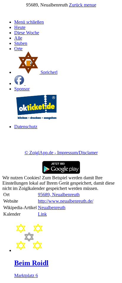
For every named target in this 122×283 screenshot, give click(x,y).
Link (42, 214)
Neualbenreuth (51, 207)
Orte (18, 48)
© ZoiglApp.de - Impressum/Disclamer (61, 152)
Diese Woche (26, 32)
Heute (19, 27)
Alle (18, 37)
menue (90, 4)
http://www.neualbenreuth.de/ (65, 201)
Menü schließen (29, 22)
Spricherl (48, 72)
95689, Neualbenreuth (59, 194)
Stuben (20, 43)
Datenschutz (25, 126)
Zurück (76, 4)
